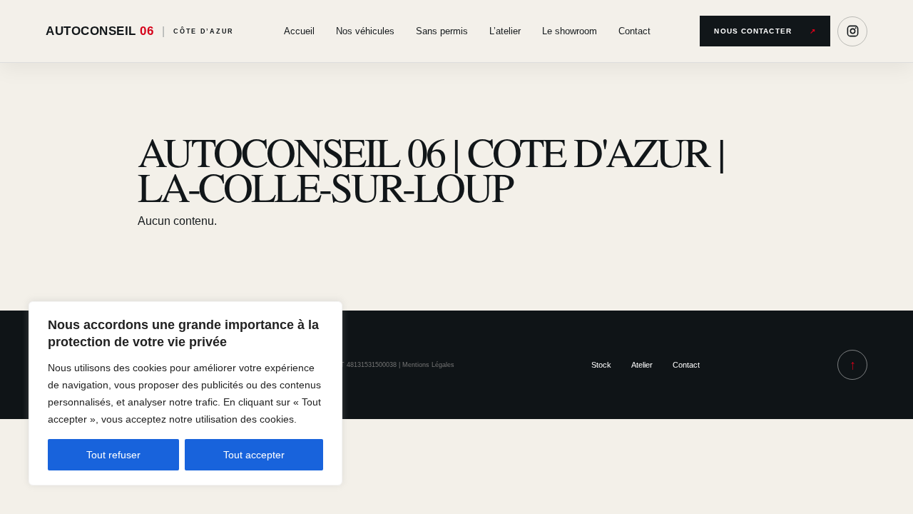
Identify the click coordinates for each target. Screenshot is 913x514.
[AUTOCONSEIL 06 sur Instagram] (852, 31)
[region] (185, 393)
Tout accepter (254, 454)
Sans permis (442, 31)
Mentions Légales (428, 364)
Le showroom (569, 31)
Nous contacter (765, 31)
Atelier (642, 365)
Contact (634, 31)
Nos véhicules (365, 31)
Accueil (299, 31)
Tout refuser (113, 454)
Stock (601, 365)
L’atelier (505, 31)
